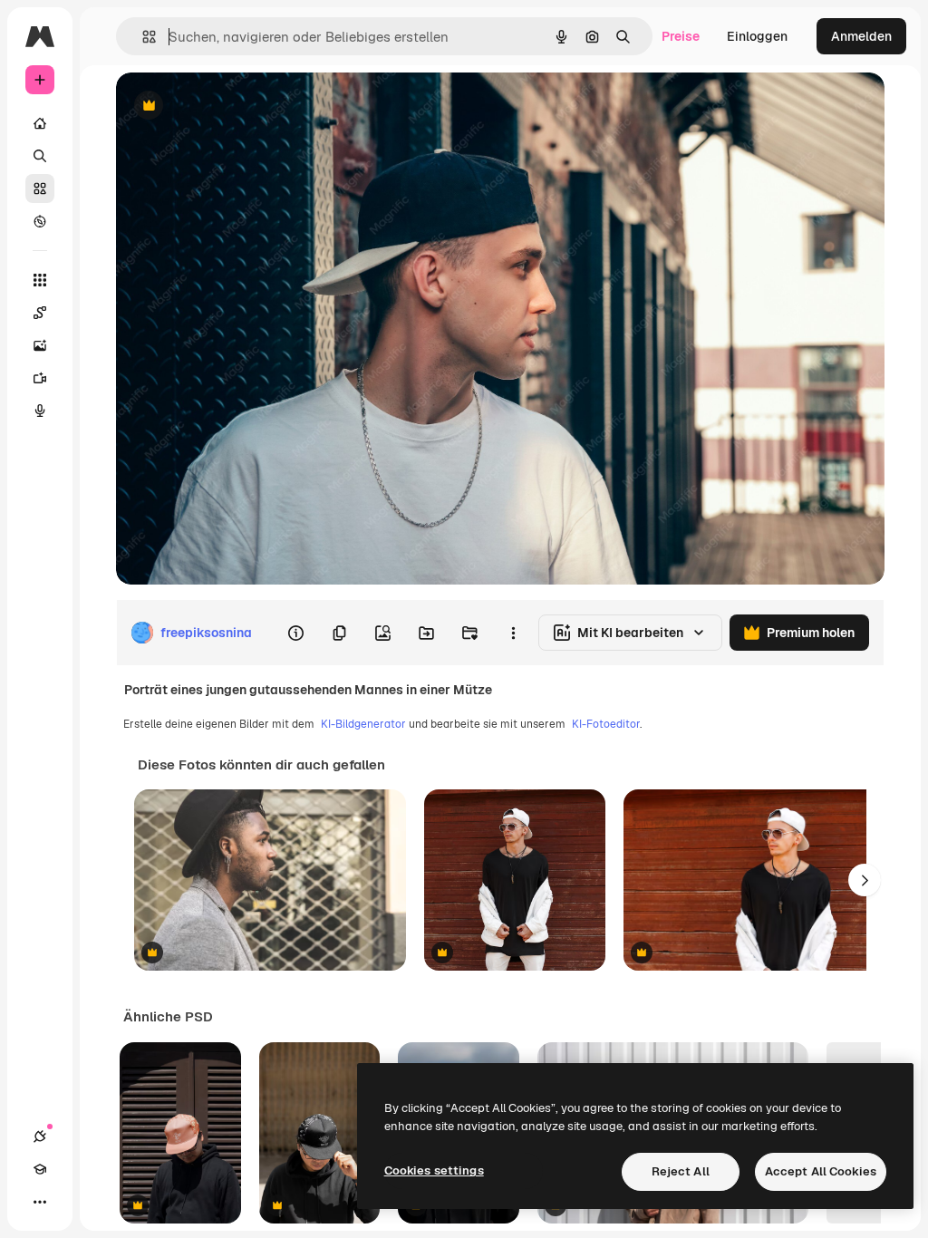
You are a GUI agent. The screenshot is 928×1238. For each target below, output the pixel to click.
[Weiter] (864, 880)
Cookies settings (434, 1170)
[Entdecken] (39, 221)
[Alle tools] (39, 280)
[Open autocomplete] (142, 37)
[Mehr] (39, 1201)
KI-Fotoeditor (606, 724)
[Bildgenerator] (39, 345)
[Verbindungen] (39, 1136)
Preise (681, 36)
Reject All (681, 1171)
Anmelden (861, 36)
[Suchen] (39, 155)
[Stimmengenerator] (39, 410)
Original (232, 106)
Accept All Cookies (820, 1171)
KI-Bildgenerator (363, 724)
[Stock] (39, 188)
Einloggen (757, 36)
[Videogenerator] (39, 377)
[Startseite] (39, 123)
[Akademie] (39, 1169)
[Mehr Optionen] (513, 632)
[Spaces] (39, 312)
